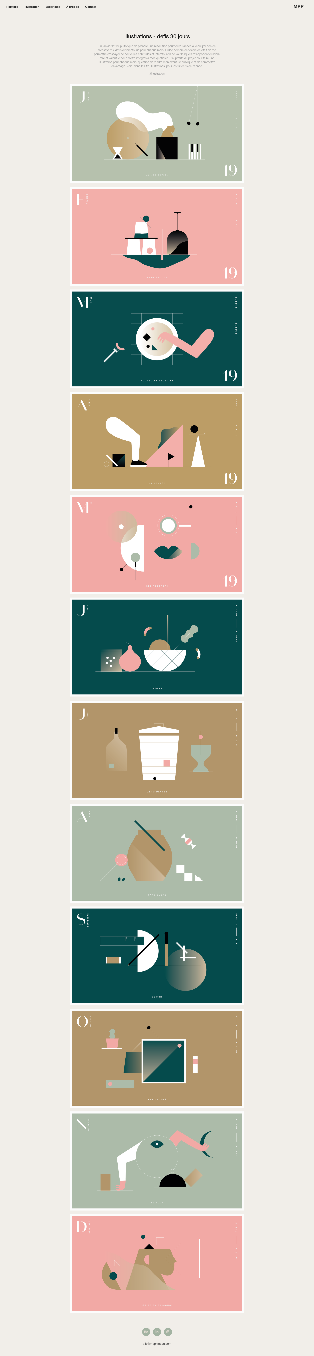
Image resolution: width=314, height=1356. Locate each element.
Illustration (32, 6)
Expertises (52, 6)
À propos (72, 6)
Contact (90, 6)
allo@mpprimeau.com (157, 1343)
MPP (298, 6)
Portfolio (12, 6)
